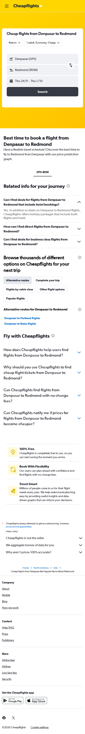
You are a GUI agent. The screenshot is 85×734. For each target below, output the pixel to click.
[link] (13, 718)
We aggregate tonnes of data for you (30, 545)
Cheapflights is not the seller (25, 538)
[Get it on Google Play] (12, 700)
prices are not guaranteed (18, 526)
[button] (6, 6)
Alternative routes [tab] (17, 280)
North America (41, 567)
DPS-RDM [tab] (43, 172)
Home (26, 567)
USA (55, 567)
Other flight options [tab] (52, 289)
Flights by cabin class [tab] (19, 289)
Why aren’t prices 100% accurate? (28, 552)
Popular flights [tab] (15, 298)
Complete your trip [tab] (48, 280)
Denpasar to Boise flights (20, 323)
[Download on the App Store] (36, 700)
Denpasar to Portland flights (22, 318)
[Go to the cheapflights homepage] (28, 6)
